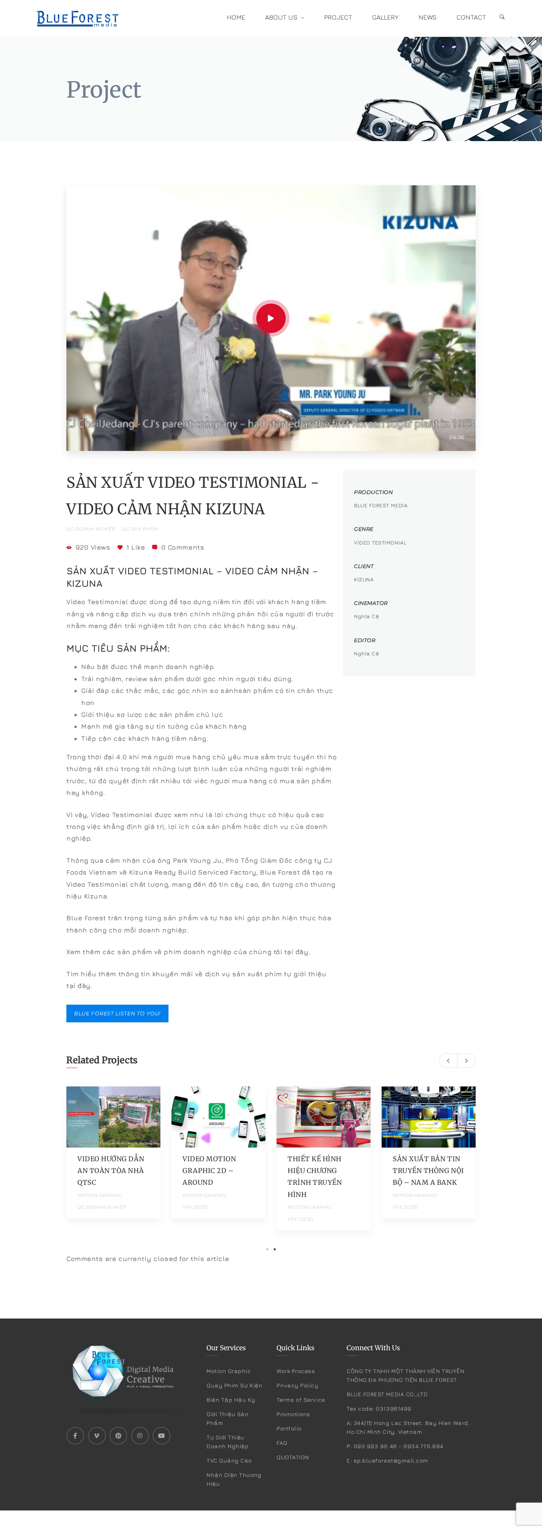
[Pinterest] (118, 1436)
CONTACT (471, 17)
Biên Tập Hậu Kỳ (230, 1400)
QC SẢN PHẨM (140, 529)
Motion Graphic (228, 1371)
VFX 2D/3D (195, 1207)
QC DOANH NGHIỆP (90, 529)
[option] (113, 1152)
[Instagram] (140, 1436)
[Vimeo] (97, 1436)
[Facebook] (75, 1436)
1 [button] (267, 1249)
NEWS (427, 17)
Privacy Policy (298, 1385)
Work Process (296, 1371)
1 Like (135, 547)
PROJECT (338, 17)
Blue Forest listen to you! (117, 1013)
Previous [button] (448, 1060)
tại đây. (297, 952)
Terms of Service (301, 1400)
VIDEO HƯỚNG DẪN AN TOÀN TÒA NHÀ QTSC (110, 1171)
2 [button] (274, 1249)
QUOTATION (293, 1457)
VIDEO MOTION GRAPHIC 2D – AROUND (209, 1171)
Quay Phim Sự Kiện (234, 1385)
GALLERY (385, 17)
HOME (236, 17)
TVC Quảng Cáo (229, 1460)
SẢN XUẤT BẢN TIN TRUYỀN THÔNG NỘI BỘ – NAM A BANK (428, 1171)
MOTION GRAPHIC (99, 1195)
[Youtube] (161, 1436)
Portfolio (289, 1428)
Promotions (293, 1414)
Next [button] (466, 1060)
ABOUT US (281, 17)
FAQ (282, 1443)
